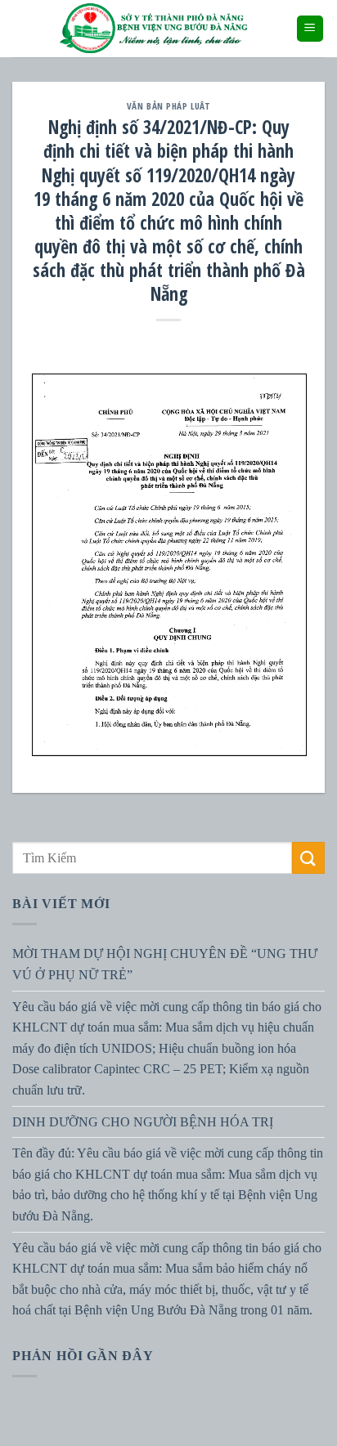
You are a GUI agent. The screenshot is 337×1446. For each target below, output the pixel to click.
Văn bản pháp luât (169, 106)
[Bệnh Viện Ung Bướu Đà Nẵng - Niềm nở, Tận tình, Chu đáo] (154, 28)
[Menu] (310, 29)
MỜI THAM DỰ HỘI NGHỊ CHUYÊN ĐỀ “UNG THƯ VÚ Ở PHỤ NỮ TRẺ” (164, 964)
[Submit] (308, 858)
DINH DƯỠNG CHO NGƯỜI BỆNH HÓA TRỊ (142, 1121)
